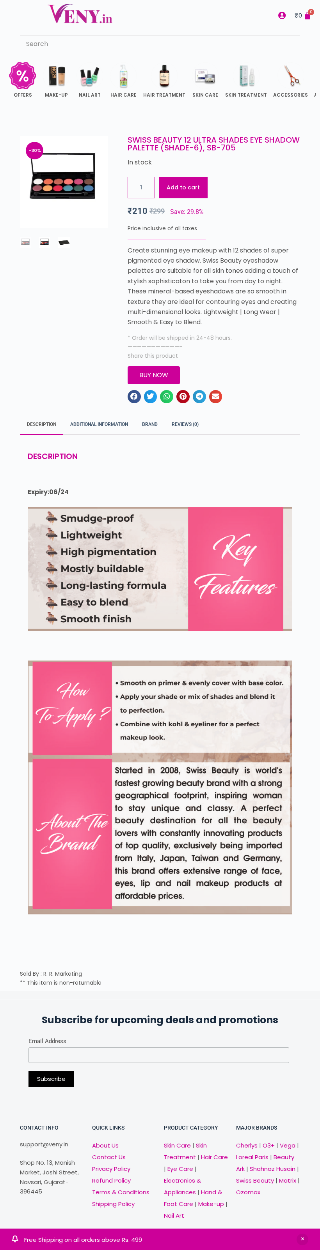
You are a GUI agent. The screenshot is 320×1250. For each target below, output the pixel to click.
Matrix (287, 1180)
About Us (105, 1145)
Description (41, 424)
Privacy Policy (111, 1169)
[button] (134, 396)
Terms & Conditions (120, 1192)
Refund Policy (111, 1180)
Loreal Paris (252, 1157)
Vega (287, 1145)
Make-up (211, 1204)
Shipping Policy (113, 1204)
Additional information (99, 424)
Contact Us (109, 1157)
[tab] (41, 425)
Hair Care (214, 1157)
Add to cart (183, 187)
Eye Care (179, 1169)
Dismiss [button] (302, 1239)
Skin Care (177, 1145)
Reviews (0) (185, 424)
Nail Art (174, 1215)
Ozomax (248, 1192)
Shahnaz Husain (272, 1169)
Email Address (47, 1041)
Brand (150, 424)
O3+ (269, 1145)
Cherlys (247, 1145)
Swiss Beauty (255, 1180)
